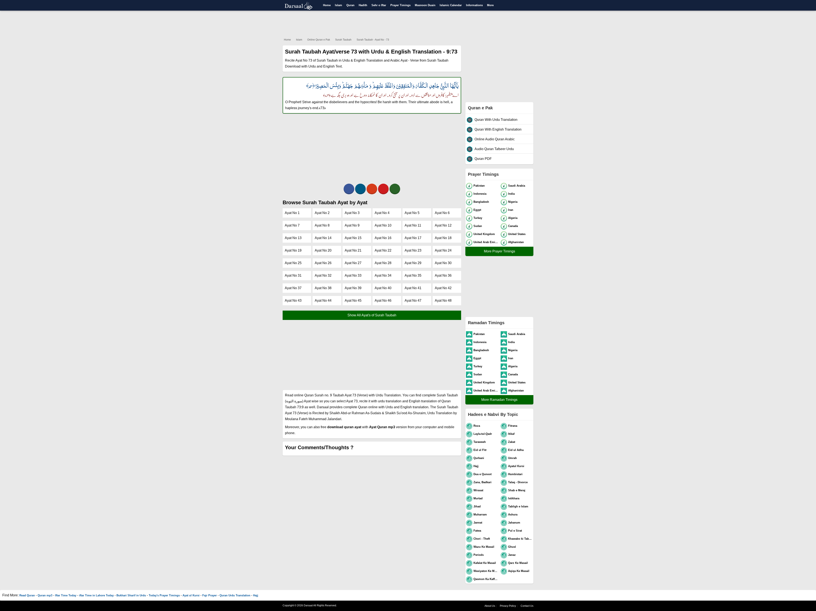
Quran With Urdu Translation (496, 119)
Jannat (477, 522)
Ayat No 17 (413, 238)
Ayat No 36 (443, 275)
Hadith (363, 5)
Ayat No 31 (293, 275)
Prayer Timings (400, 5)
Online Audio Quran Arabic (495, 139)
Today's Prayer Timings (164, 595)
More (490, 5)
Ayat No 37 (293, 288)
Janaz (512, 554)
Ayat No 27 (353, 263)
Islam (338, 5)
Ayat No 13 (293, 238)
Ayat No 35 (413, 275)
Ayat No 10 (383, 225)
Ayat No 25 (293, 263)
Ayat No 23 (413, 250)
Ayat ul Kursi (191, 595)
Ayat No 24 (443, 250)
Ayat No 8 (322, 225)
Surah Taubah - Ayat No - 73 (373, 39)
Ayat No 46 (383, 300)
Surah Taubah (343, 39)
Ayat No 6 (442, 213)
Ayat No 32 (323, 275)
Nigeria (512, 201)
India (511, 193)
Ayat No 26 (323, 263)
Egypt (477, 209)
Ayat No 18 (443, 238)
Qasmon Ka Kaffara (486, 579)
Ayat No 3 (352, 213)
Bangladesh (481, 201)
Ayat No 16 (383, 238)
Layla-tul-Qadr (482, 433)
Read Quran (27, 595)
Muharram (480, 514)
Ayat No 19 (293, 250)
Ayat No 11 (413, 225)
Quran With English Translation (498, 129)
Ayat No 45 (353, 300)
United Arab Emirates (486, 242)
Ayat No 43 (293, 300)
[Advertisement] (408, 23)
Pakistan (479, 185)
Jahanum (514, 522)
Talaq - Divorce (518, 482)
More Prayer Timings (499, 251)
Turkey (477, 218)
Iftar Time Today (65, 595)
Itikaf (511, 433)
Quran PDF (483, 158)
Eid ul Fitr (480, 450)
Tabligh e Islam (518, 506)
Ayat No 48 (443, 300)
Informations (474, 5)
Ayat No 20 (323, 250)
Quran (350, 5)
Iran (510, 209)
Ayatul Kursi (516, 466)
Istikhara (513, 498)
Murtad (478, 498)
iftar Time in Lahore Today (96, 595)
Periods (478, 554)
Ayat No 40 (383, 288)
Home (327, 5)
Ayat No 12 (443, 225)
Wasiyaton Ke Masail (486, 571)
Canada (513, 226)
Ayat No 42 (443, 288)
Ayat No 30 (443, 263)
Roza (476, 425)
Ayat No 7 (292, 225)
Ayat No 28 (383, 263)
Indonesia (479, 193)
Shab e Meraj (516, 490)
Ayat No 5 (412, 213)
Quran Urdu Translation (235, 595)
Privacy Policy (508, 605)
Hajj (476, 466)
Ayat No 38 (323, 288)
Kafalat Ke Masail (484, 563)
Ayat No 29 (413, 263)
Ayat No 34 (383, 275)
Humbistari (515, 474)
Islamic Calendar (451, 5)
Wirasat (478, 490)
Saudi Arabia (516, 185)
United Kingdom (484, 234)
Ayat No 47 (413, 300)
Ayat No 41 (413, 288)
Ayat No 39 (353, 288)
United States (517, 234)
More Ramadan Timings (499, 399)
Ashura (512, 514)
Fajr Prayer (209, 595)
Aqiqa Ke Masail (518, 571)
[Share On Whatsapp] (395, 189)
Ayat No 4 (382, 213)
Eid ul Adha (516, 450)
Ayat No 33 (353, 275)
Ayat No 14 (323, 238)
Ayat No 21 (353, 250)
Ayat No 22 (383, 250)
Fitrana (512, 425)
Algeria (512, 218)
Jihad (477, 506)
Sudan (477, 226)
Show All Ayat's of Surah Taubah (371, 315)
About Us (489, 605)
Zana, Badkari (482, 482)
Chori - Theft (481, 538)
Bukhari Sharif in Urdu (131, 595)
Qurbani (478, 458)
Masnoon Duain (425, 5)
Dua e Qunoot (482, 474)
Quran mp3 (45, 595)
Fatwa (477, 530)
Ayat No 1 (292, 213)
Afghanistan (516, 242)
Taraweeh (479, 441)
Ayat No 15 (353, 238)
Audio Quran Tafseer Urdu (494, 149)
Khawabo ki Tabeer (520, 538)
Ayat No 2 (322, 213)
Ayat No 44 (323, 300)
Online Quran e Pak (318, 39)
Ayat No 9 (352, 225)
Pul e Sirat (515, 530)
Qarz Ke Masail (518, 563)
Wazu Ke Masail (483, 546)
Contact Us (527, 605)
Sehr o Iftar (378, 5)
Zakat (511, 441)
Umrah (512, 458)
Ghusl (512, 546)
